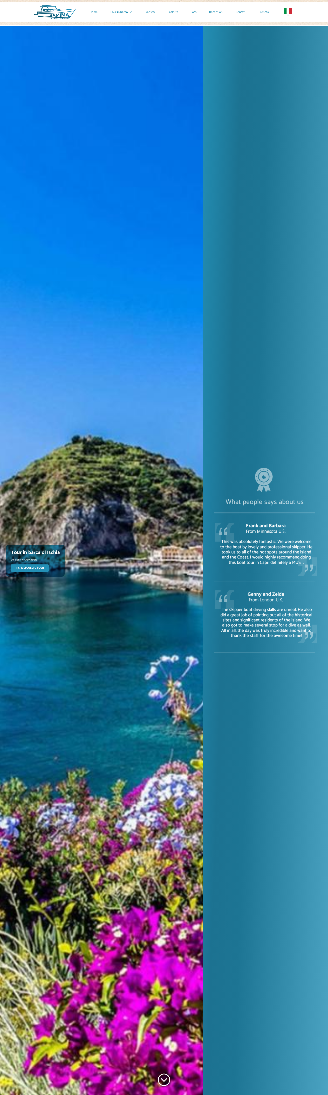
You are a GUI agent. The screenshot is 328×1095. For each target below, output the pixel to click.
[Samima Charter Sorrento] (55, 12)
